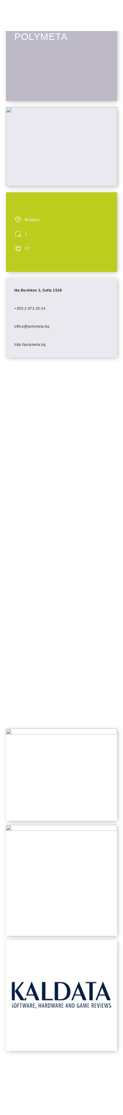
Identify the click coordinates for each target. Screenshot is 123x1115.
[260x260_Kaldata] (61, 1049)
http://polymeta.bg (30, 345)
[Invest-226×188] (61, 732)
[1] (61, 829)
